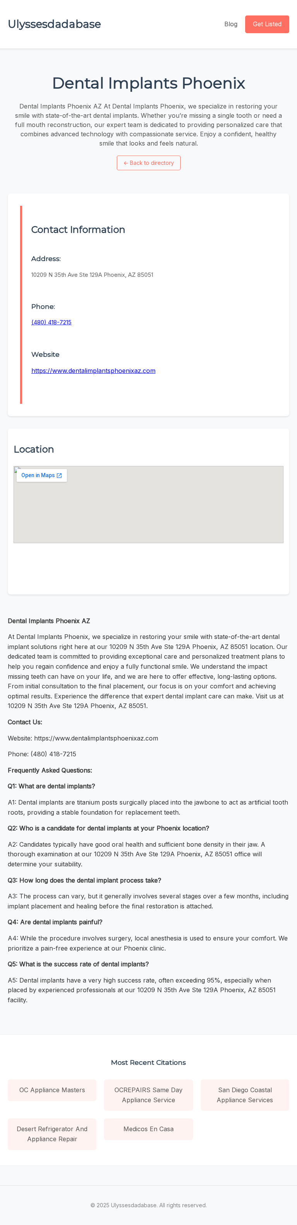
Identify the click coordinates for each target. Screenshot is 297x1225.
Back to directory (148, 162)
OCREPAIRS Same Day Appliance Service (148, 1095)
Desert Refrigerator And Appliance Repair (52, 1134)
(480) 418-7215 (51, 322)
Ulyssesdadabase (54, 23)
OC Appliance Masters (52, 1090)
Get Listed (267, 24)
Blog (230, 24)
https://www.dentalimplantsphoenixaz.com (93, 370)
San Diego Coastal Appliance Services (245, 1095)
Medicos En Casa (148, 1129)
